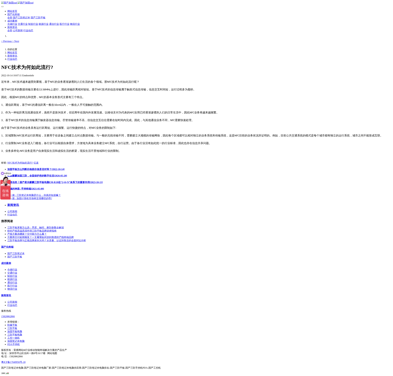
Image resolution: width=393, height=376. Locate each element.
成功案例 (6, 263)
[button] (6, 41)
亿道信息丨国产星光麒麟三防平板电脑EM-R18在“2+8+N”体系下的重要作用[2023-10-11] (55, 182)
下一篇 (29, 198)
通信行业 (12, 282)
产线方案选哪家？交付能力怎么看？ (27, 234)
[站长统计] (5, 373)
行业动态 (12, 59)
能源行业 (12, 279)
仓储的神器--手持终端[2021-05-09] (25, 188)
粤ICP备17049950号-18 (13, 362)
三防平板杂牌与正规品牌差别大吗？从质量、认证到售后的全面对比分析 (46, 240)
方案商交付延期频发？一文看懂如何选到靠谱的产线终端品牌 (40, 237)
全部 (9, 17)
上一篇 (34, 195)
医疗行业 (12, 285)
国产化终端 (7, 247)
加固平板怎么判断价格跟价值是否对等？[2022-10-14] (35, 169)
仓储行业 (12, 269)
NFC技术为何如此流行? (20, 162)
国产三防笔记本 (16, 253)
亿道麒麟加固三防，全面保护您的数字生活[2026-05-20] (37, 175)
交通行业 (12, 272)
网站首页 (12, 11)
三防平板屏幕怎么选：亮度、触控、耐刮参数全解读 (35, 227)
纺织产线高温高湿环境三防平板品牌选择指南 (31, 230)
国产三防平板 (14, 256)
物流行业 (12, 289)
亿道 (36, 162)
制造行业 (12, 276)
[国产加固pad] (196, 2)
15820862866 (8, 316)
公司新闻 (12, 211)
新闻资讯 (12, 55)
